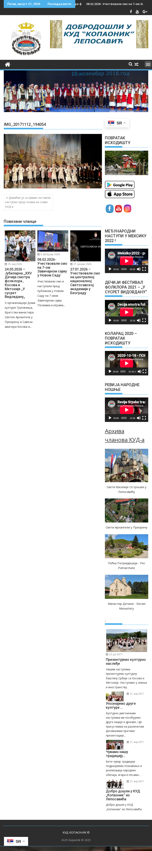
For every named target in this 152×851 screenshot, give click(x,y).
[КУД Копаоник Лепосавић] (7, 64)
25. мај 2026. (14, 264)
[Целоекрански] (144, 269)
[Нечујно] (139, 269)
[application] (126, 261)
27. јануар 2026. (82, 264)
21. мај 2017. (136, 693)
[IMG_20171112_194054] (53, 187)
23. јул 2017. (115, 654)
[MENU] (148, 64)
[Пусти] (110, 269)
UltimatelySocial (104, 849)
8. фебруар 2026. (50, 254)
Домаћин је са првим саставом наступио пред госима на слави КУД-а (27, 202)
